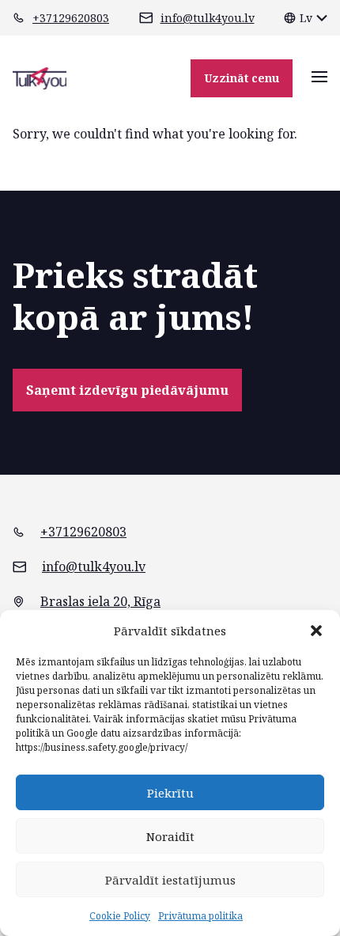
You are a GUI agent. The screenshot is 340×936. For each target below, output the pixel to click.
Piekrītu (170, 793)
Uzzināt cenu (241, 77)
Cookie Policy (119, 916)
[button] (316, 631)
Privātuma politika (200, 916)
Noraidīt (170, 836)
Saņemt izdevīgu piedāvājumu (127, 390)
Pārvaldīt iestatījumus (170, 880)
